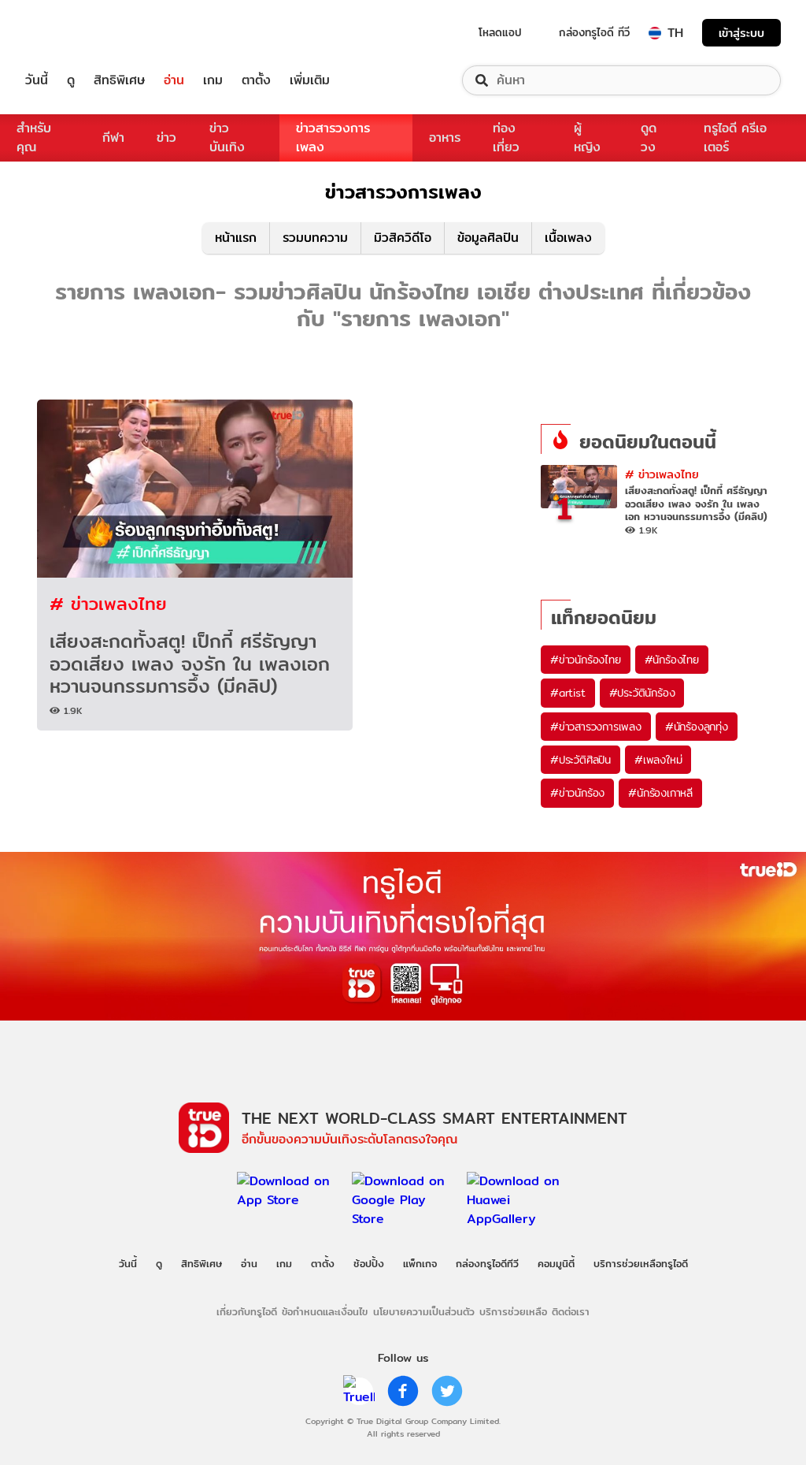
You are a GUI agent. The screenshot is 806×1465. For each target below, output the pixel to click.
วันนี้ (36, 80)
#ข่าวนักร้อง (577, 792)
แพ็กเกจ (420, 1263)
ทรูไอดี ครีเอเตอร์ (735, 137)
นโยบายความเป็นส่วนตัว (424, 1311)
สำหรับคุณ (34, 137)
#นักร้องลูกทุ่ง (696, 726)
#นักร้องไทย (672, 659)
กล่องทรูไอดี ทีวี (594, 32)
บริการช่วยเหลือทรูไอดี (640, 1263)
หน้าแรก (236, 237)
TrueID (72, 32)
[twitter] (447, 1391)
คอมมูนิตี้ (556, 1263)
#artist (568, 692)
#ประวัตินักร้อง (642, 692)
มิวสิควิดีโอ (402, 237)
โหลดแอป (500, 32)
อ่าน (174, 80)
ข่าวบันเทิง (227, 137)
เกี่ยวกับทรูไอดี (246, 1311)
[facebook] (403, 1391)
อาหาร (444, 137)
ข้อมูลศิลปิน (488, 237)
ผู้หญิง (587, 137)
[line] (359, 1391)
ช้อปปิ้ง (368, 1263)
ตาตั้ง (256, 80)
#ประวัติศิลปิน (580, 759)
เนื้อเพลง (568, 237)
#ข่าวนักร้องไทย (585, 659)
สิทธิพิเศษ (119, 80)
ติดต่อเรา (571, 1311)
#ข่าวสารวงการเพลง (595, 726)
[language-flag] (655, 33)
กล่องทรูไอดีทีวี (487, 1263)
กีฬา (113, 137)
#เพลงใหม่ (658, 759)
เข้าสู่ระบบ (741, 33)
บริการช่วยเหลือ (513, 1311)
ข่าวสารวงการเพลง (333, 137)
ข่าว (166, 137)
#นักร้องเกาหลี (660, 792)
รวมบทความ (315, 237)
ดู (71, 80)
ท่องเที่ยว (506, 137)
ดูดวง (648, 137)
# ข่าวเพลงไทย (108, 603)
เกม (213, 80)
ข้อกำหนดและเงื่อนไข (325, 1311)
